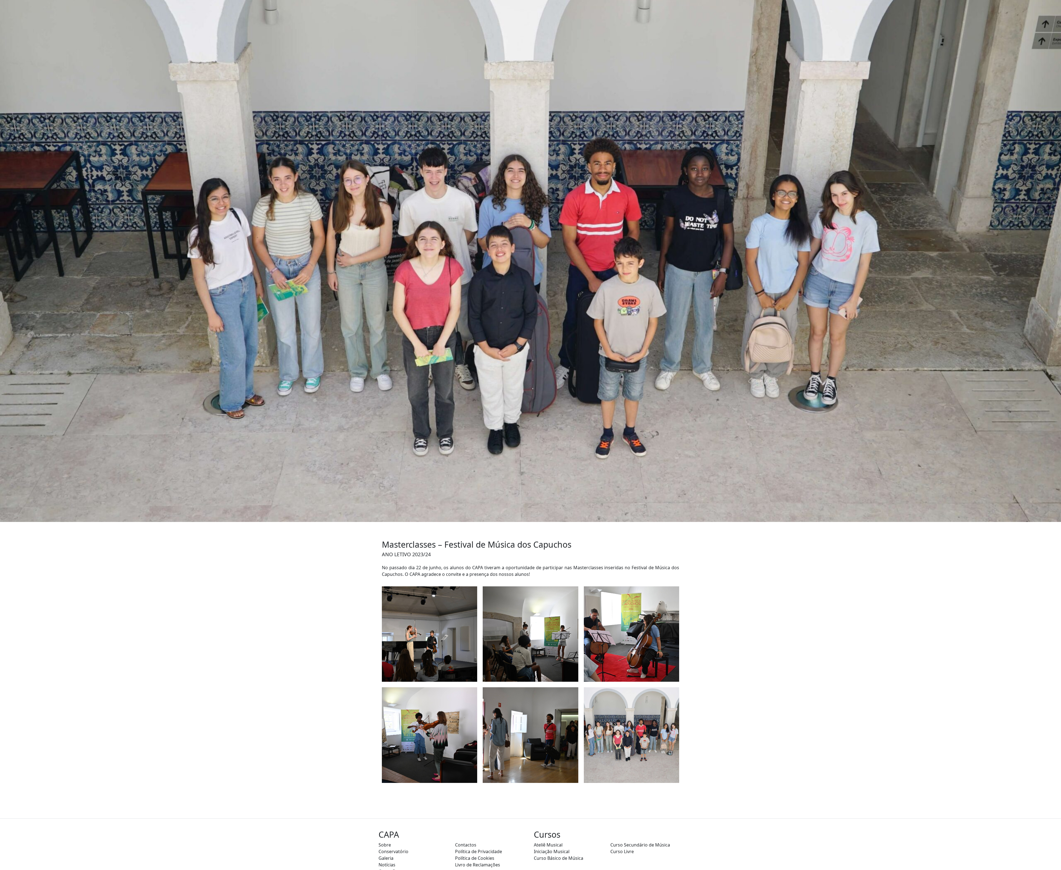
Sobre (385, 845)
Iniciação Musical (551, 851)
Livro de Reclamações (477, 865)
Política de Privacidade (478, 851)
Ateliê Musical (548, 845)
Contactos (465, 845)
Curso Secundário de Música (640, 845)
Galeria (386, 858)
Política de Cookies (474, 858)
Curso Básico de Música (558, 858)
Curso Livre (622, 851)
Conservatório (393, 851)
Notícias (387, 865)
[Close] (1052, 848)
